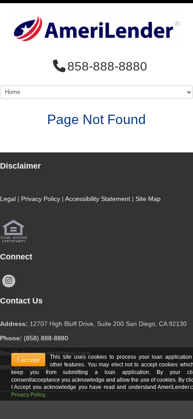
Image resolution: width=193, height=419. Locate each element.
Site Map (148, 198)
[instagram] (8, 281)
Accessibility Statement (97, 198)
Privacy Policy (40, 198)
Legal (8, 198)
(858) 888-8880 (46, 338)
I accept (28, 359)
